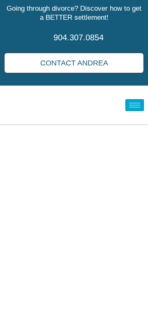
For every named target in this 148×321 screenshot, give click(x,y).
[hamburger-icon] (134, 105)
